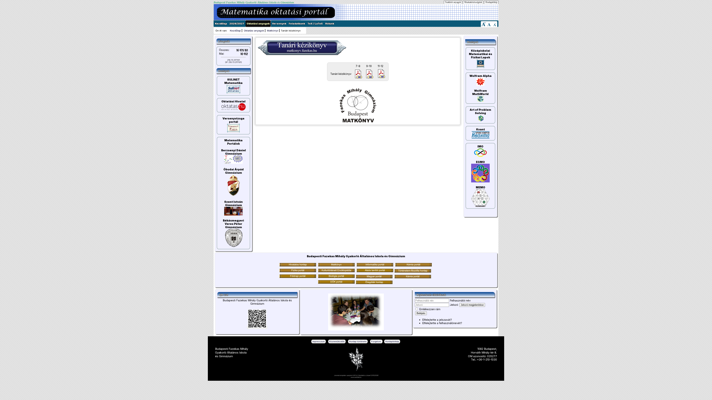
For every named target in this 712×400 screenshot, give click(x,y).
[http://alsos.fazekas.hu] (375, 271)
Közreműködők (337, 341)
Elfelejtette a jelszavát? (437, 319)
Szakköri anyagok (453, 2)
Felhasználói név (460, 300)
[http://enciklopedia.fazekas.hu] (336, 271)
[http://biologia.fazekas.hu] (297, 277)
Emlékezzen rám (429, 309)
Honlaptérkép (491, 2)
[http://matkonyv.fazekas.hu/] (336, 265)
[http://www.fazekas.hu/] (297, 265)
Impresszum (318, 341)
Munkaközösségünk (473, 2)
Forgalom (376, 341)
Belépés (421, 313)
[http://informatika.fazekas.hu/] (375, 265)
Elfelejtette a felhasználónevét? (442, 323)
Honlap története (358, 341)
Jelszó (454, 304)
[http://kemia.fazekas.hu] (413, 265)
